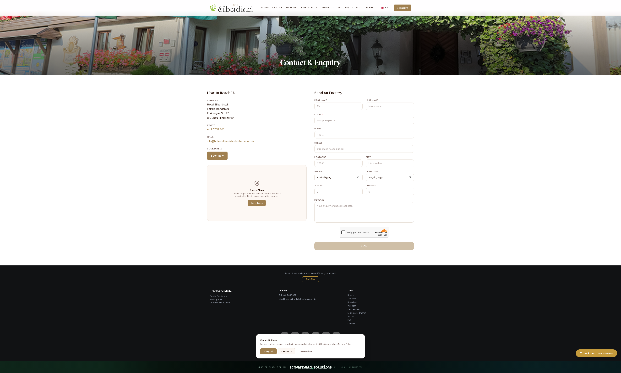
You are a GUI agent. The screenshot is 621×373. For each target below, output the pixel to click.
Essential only (307, 351)
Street (318, 143)
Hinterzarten (309, 7)
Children (371, 185)
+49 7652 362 (215, 129)
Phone (318, 128)
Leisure (325, 7)
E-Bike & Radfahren (357, 313)
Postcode (320, 157)
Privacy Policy (344, 344)
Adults (318, 185)
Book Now (402, 7)
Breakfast (292, 7)
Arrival (318, 171)
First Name (320, 100)
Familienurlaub (354, 309)
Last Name (373, 100)
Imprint (370, 7)
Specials (277, 7)
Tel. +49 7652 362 (287, 295)
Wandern (352, 306)
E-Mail (318, 114)
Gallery (337, 7)
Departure (372, 171)
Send (364, 246)
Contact (357, 7)
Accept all (268, 351)
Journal (351, 316)
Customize (286, 351)
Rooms (265, 7)
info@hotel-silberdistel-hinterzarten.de (230, 141)
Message (319, 200)
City (368, 157)
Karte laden (257, 203)
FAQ (347, 7)
